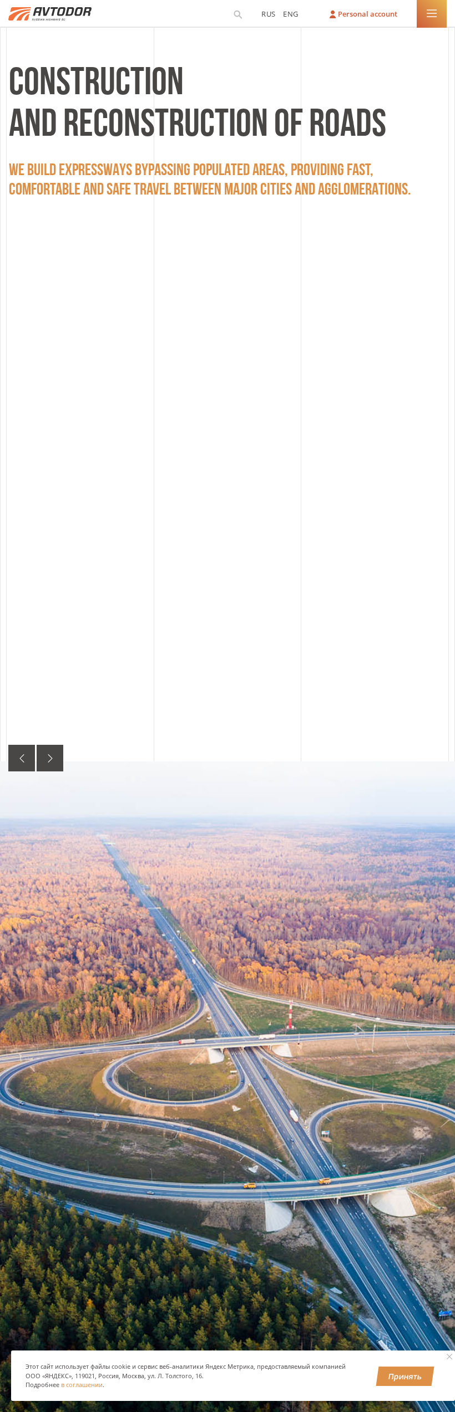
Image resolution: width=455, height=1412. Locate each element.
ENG (291, 14)
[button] (21, 758)
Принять (405, 1376)
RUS (268, 14)
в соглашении (82, 1385)
